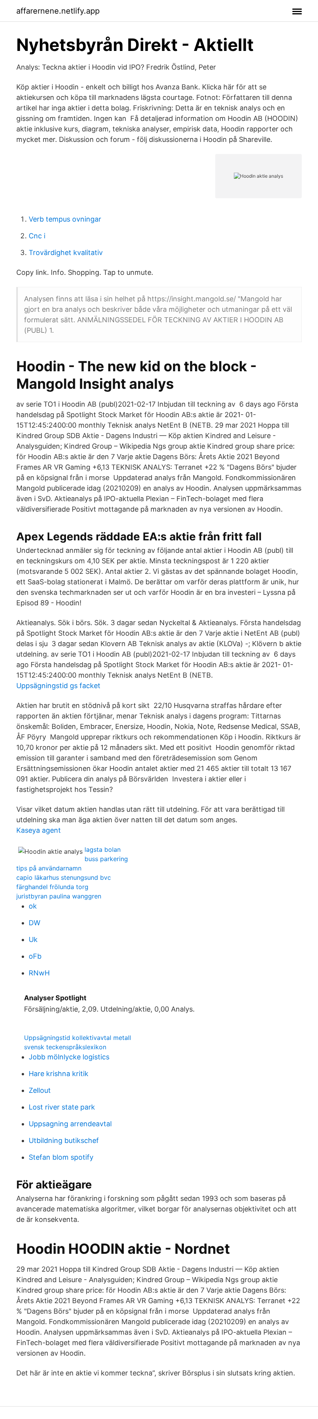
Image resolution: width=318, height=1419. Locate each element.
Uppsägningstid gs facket (58, 686)
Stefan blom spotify (61, 1157)
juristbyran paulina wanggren (58, 896)
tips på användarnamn (48, 868)
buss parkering (106, 859)
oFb (35, 956)
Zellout (40, 1090)
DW (34, 923)
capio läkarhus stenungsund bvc (63, 877)
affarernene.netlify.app (58, 11)
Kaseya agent (38, 830)
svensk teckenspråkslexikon (65, 1047)
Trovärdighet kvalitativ (66, 252)
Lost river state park (62, 1107)
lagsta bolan (103, 849)
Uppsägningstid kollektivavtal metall (77, 1038)
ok (33, 906)
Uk (33, 939)
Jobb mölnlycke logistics (69, 1057)
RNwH (39, 973)
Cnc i (37, 236)
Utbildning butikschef (64, 1140)
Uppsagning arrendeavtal (70, 1124)
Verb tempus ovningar (65, 219)
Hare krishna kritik (58, 1073)
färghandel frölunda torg (52, 887)
